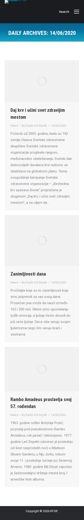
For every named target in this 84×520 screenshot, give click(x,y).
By (34, 125)
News (14, 125)
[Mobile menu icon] (76, 11)
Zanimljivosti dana (28, 274)
